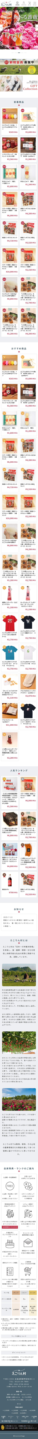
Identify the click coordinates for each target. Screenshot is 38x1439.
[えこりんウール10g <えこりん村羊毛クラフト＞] (10, 116)
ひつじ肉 (28, 1399)
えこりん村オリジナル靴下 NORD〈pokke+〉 (28, 155)
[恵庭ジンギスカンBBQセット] (28, 228)
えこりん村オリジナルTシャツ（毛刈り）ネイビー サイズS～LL (28, 722)
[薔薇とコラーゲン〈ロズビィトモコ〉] (10, 593)
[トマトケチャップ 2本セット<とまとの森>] (10, 145)
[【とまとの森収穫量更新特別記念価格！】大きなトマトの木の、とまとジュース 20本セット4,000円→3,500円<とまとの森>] (10, 784)
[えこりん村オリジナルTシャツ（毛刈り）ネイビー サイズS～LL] (28, 710)
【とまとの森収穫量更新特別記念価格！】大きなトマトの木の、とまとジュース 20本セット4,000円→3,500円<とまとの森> (9, 798)
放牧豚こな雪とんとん (13, 1397)
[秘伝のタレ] (10, 880)
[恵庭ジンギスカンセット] (10, 228)
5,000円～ (23, 1413)
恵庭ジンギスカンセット (10, 238)
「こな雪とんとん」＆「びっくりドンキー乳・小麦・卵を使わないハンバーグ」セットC (28, 328)
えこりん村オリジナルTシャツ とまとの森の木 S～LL (10, 634)
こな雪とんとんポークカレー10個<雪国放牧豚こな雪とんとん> (9, 830)
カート (17, 1417)
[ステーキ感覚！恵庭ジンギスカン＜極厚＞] (28, 255)
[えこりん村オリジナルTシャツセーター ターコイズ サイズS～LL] (10, 652)
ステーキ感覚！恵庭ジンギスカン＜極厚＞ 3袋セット (9, 210)
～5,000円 (14, 1413)
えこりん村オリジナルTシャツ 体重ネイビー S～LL (27, 633)
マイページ (11, 1417)
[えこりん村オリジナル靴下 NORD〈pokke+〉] (28, 145)
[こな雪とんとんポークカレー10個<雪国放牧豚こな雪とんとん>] (10, 819)
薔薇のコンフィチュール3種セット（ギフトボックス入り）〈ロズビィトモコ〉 (9, 860)
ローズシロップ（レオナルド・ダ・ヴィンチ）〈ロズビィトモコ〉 (27, 604)
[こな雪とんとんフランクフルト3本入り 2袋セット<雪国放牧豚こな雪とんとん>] (28, 850)
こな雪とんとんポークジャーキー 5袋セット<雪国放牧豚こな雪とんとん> (9, 752)
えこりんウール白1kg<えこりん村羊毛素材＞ (9, 295)
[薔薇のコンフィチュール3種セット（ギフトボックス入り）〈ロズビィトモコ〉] (10, 849)
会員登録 (3, 1417)
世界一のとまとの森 (13, 1394)
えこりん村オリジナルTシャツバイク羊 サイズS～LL (28, 664)
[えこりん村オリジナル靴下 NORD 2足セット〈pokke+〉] (28, 116)
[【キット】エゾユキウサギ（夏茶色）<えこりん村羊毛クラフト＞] (10, 681)
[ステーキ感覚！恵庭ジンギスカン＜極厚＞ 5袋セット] (10, 255)
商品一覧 (19, 1391)
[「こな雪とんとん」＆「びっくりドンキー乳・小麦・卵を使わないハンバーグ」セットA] (28, 284)
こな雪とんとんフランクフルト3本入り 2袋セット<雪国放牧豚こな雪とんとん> (28, 861)
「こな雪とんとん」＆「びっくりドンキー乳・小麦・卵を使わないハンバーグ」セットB (9, 328)
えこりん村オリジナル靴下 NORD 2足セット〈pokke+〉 (28, 127)
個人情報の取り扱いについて (10, 1421)
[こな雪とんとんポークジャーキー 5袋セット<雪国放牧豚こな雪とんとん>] (10, 740)
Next (36, 28)
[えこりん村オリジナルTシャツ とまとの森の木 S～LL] (10, 623)
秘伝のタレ (5, 889)
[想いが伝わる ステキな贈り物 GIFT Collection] (19, 83)
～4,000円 (32, 1410)
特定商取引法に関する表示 (28, 1421)
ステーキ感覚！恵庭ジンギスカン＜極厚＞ (28, 266)
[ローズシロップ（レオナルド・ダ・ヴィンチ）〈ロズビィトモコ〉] (28, 593)
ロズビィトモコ (26, 1394)
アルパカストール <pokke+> (8, 721)
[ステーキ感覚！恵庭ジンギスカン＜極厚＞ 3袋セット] (10, 199)
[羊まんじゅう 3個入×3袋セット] (10, 172)
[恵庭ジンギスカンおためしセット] (28, 199)
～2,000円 (14, 1410)
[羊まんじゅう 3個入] (28, 172)
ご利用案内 (34, 1417)
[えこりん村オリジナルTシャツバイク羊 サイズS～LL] (28, 652)
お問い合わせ (25, 1417)
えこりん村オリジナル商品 (15, 1399)
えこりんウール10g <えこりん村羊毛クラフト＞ (9, 127)
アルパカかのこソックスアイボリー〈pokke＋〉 (28, 692)
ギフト (19, 1403)
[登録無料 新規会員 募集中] (19, 67)
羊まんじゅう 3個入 (27, 181)
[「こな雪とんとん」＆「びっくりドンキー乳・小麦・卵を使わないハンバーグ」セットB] (10, 315)
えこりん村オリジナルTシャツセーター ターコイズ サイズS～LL (9, 664)
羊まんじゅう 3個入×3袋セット (8, 182)
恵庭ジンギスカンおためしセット (28, 209)
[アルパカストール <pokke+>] (10, 710)
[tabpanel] (19, 28)
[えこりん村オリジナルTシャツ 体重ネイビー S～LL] (28, 622)
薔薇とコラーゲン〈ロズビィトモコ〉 (9, 603)
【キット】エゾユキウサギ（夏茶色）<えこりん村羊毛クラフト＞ (9, 693)
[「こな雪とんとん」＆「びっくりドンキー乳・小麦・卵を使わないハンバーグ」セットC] (28, 315)
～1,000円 (6, 1410)
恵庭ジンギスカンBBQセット (27, 238)
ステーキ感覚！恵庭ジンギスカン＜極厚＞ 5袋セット (9, 267)
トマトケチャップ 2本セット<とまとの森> (9, 155)
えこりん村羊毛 (27, 1397)
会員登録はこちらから (10, 1227)
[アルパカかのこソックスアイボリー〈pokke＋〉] (28, 681)
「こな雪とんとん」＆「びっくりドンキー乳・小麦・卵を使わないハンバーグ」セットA (28, 297)
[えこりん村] (6, 5)
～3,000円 (23, 1410)
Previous (1, 28)
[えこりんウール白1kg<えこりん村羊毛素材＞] (10, 284)
